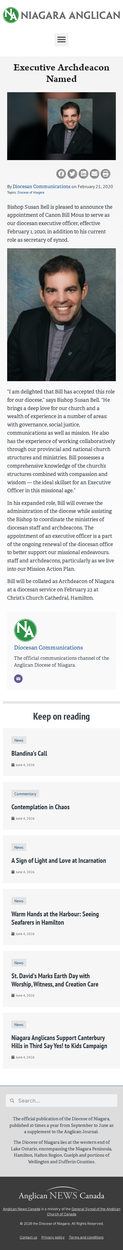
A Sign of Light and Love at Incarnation (58, 860)
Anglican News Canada (21, 1209)
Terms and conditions (86, 1237)
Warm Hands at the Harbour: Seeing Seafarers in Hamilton (55, 918)
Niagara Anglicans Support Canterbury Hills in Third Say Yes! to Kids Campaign (59, 1041)
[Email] (18, 678)
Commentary (25, 793)
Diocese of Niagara (30, 192)
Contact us (28, 1237)
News (18, 740)
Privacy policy (53, 1237)
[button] (61, 39)
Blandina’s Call (29, 753)
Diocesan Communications (41, 187)
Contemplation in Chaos (40, 806)
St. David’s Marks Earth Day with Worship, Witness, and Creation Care (54, 980)
